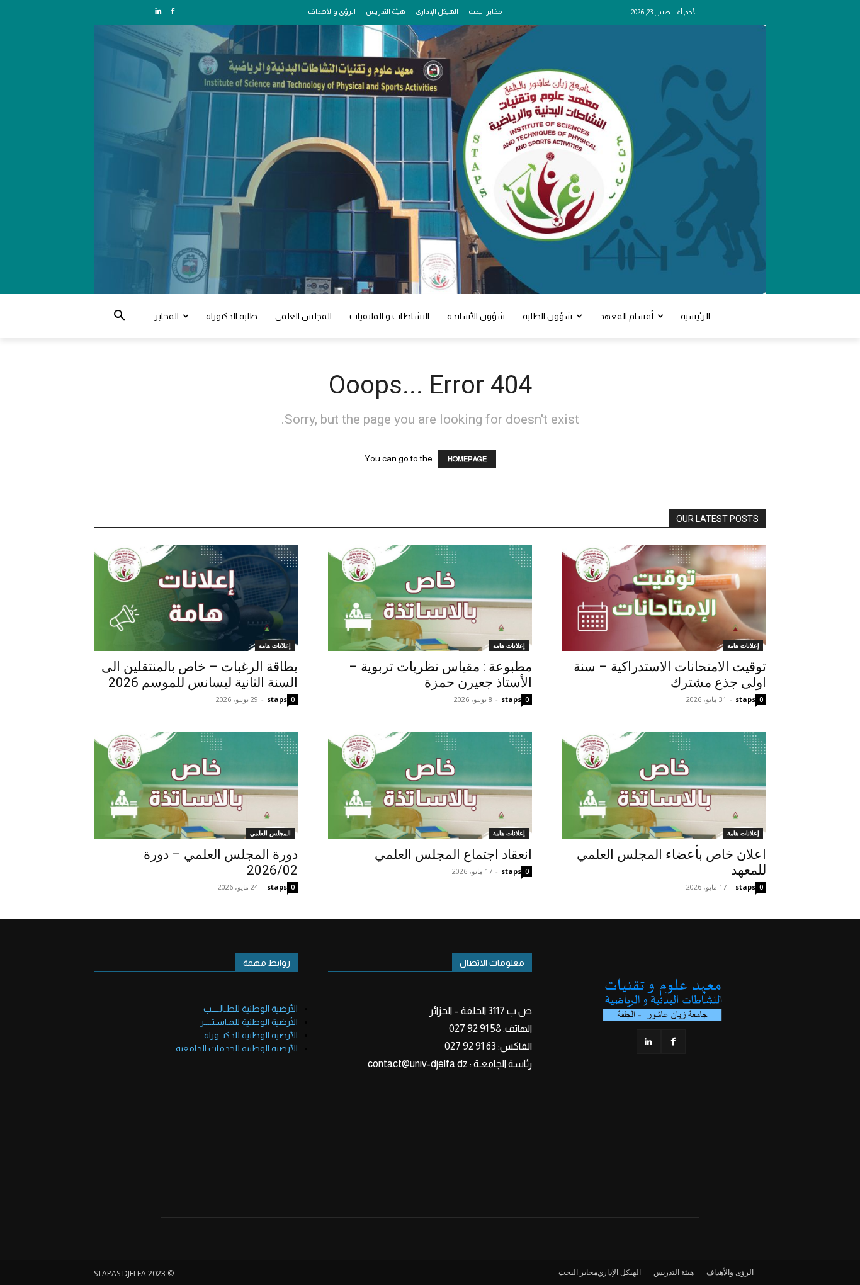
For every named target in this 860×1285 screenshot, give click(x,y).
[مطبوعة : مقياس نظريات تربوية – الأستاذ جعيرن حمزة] (430, 598)
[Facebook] (172, 12)
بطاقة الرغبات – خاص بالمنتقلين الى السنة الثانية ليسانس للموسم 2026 (199, 674)
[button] (119, 316)
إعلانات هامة (275, 645)
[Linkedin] (158, 12)
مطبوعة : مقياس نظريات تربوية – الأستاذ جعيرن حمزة (440, 674)
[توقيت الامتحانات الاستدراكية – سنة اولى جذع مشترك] (664, 598)
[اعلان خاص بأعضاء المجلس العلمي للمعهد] (664, 785)
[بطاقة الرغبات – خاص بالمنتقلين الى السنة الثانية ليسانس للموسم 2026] (196, 598)
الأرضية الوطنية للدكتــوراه (251, 1035)
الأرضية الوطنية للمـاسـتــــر (249, 1022)
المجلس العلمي (270, 833)
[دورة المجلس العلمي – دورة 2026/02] (196, 785)
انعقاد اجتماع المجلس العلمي (453, 854)
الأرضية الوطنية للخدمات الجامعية (237, 1048)
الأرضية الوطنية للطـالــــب (250, 1009)
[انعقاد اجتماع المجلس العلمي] (430, 785)
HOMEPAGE (467, 459)
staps (277, 699)
